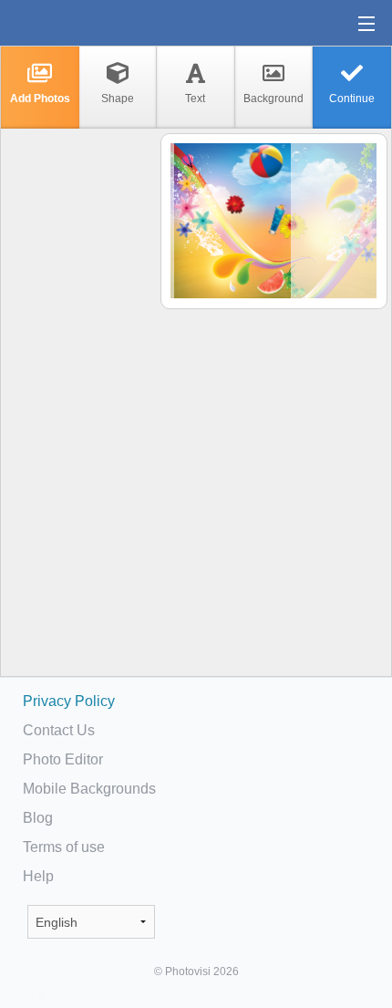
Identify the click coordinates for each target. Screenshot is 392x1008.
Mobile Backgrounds (89, 788)
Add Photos (40, 98)
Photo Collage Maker (72, 22)
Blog (38, 818)
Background (273, 98)
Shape (117, 98)
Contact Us (59, 730)
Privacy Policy (69, 701)
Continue (352, 98)
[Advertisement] (79, 416)
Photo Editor (63, 759)
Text (195, 98)
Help (38, 876)
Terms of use (64, 847)
